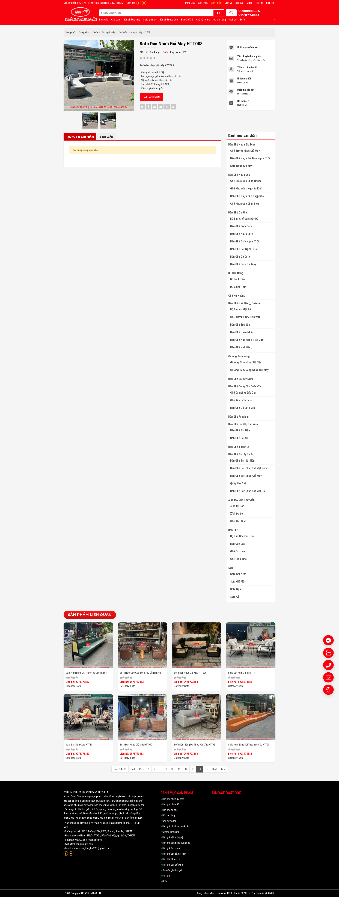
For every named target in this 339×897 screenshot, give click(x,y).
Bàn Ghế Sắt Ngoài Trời (244, 249)
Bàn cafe (103, 19)
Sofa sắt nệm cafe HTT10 (79, 744)
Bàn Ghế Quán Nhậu (241, 332)
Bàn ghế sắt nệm (240, 430)
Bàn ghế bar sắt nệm (242, 460)
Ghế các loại (238, 551)
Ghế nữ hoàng (203, 19)
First (133, 769)
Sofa (242, 19)
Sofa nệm (236, 589)
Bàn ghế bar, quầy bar (241, 454)
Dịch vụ (228, 2)
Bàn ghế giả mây (132, 19)
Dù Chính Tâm (238, 287)
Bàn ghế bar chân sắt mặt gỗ (247, 491)
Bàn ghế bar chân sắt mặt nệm (248, 468)
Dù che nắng (219, 19)
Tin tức (259, 2)
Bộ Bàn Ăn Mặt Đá (240, 309)
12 (186, 769)
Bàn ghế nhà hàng (241, 347)
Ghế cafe (115, 19)
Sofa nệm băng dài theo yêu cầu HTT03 (86, 672)
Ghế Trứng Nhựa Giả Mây (245, 150)
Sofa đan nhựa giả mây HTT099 (190, 672)
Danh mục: (156, 52)
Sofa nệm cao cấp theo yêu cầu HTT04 (140, 672)
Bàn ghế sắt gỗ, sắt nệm (243, 424)
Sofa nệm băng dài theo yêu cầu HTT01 (248, 744)
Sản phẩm (216, 2)
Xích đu (233, 19)
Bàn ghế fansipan (238, 416)
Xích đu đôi (236, 513)
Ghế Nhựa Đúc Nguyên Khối (246, 188)
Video (249, 2)
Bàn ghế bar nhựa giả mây (246, 475)
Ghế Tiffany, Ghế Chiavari (245, 317)
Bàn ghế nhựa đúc (169, 19)
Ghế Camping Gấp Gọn (243, 392)
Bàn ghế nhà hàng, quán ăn (244, 303)
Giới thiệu (203, 2)
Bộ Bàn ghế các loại (242, 536)
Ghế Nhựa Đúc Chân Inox (244, 203)
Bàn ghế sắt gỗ (239, 438)
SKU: (142, 52)
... (160, 769)
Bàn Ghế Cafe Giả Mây (243, 264)
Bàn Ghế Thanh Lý (238, 446)
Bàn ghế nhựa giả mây (241, 144)
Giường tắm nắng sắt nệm (246, 362)
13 (193, 769)
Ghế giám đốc (238, 559)
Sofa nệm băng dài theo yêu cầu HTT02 (194, 744)
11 (179, 769)
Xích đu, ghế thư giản (241, 499)
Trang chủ (190, 2)
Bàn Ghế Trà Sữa (240, 324)
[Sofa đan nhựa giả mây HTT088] (90, 120)
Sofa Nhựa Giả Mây (241, 166)
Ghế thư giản (238, 521)
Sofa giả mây (149, 19)
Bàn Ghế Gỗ (187, 19)
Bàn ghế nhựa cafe (241, 234)
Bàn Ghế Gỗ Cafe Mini (242, 407)
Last (223, 769)
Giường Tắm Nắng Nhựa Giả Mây (249, 370)
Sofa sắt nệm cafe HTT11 (241, 672)
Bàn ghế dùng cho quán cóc (245, 386)
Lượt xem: (175, 52)
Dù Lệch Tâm (237, 279)
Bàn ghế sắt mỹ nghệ (241, 379)
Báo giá (239, 2)
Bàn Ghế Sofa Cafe (241, 226)
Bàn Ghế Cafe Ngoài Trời (244, 241)
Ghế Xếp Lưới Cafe (241, 400)
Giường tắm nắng (239, 356)
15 (207, 769)
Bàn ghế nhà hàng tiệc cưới (247, 339)
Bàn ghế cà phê (237, 212)
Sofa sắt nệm (238, 574)
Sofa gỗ (234, 596)
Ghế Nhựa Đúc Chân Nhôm (245, 181)
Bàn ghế (233, 530)
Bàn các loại (237, 543)
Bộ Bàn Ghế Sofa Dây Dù (244, 218)
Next (214, 769)
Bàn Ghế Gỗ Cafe (240, 256)
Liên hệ (270, 2)
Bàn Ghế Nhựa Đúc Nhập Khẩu (247, 196)
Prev (141, 769)
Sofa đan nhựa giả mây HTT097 (136, 744)
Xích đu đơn (237, 506)
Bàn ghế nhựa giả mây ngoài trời (250, 158)
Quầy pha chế (238, 483)
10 (172, 769)
